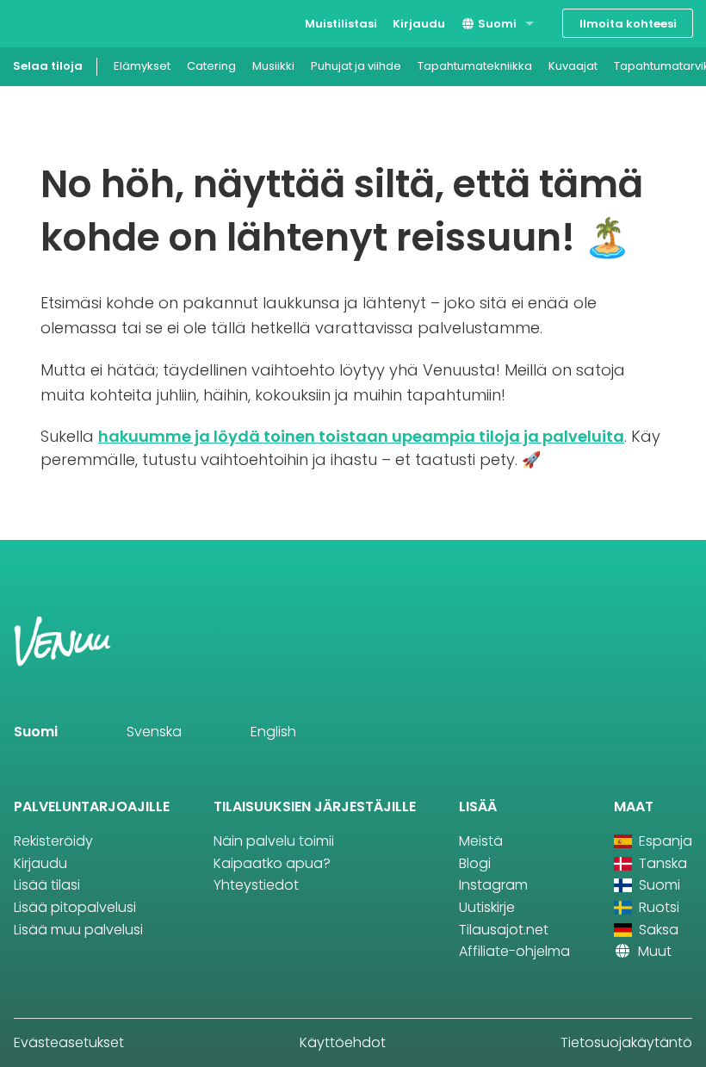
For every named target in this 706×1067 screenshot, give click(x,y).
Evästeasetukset (69, 1042)
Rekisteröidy (53, 841)
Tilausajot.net (503, 930)
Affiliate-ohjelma (514, 951)
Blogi (475, 863)
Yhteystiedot (256, 885)
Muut (653, 951)
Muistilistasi (341, 24)
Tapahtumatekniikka (475, 66)
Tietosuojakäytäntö (626, 1042)
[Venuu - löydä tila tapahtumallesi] (45, 22)
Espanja (663, 841)
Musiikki (273, 66)
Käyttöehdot (343, 1042)
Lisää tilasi (47, 885)
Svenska (154, 731)
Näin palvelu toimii (274, 841)
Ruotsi (657, 907)
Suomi (496, 24)
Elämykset (142, 66)
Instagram (493, 885)
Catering (211, 66)
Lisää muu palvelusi (78, 930)
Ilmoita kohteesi (628, 24)
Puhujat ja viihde (356, 66)
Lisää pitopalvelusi (75, 907)
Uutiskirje (487, 907)
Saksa (656, 930)
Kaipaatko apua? (272, 863)
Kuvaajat (573, 66)
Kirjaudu (419, 24)
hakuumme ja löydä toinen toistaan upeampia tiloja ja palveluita (361, 436)
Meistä (481, 841)
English (273, 731)
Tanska (661, 863)
